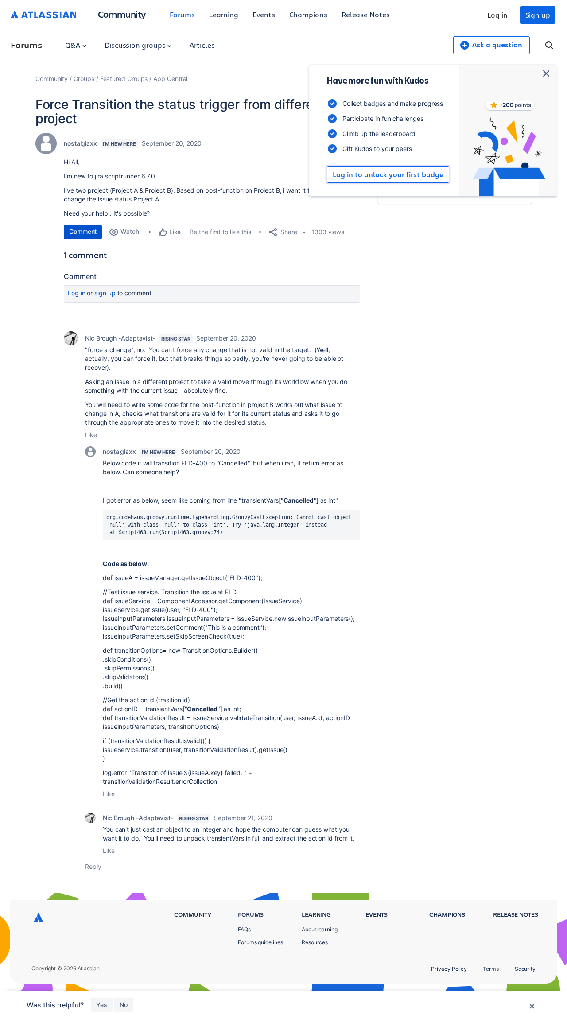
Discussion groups (136, 45)
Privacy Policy (449, 968)
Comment (83, 231)
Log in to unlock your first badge (388, 174)
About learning (320, 929)
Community (122, 14)
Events (263, 14)
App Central (170, 78)
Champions (308, 14)
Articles (202, 45)
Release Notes (366, 14)
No (124, 1004)
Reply (93, 866)
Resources (315, 942)
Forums (182, 14)
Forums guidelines (260, 942)
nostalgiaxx (80, 143)
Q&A (73, 45)
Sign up (537, 14)
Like (91, 434)
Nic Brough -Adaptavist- (120, 338)
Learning (223, 14)
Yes (101, 1004)
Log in (497, 14)
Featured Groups (124, 78)
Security (525, 968)
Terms (491, 968)
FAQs (244, 929)
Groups (84, 78)
